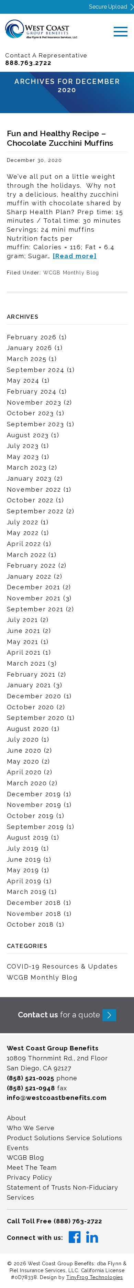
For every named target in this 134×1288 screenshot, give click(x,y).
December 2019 (34, 794)
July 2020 (23, 739)
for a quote (59, 1014)
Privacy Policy (30, 1177)
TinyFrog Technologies (94, 1277)
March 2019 (27, 891)
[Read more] (75, 256)
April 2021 (24, 652)
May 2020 (23, 761)
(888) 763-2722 (78, 1221)
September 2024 (36, 369)
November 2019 (34, 804)
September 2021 (35, 609)
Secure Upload (108, 6)
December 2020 (34, 696)
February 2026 (32, 337)
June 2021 (24, 630)
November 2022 (34, 489)
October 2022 (30, 500)
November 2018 (34, 913)
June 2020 (24, 750)
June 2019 (24, 859)
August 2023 (28, 435)
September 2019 (35, 826)
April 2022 (24, 543)
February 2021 (31, 674)
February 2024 (32, 391)
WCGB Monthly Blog (71, 272)
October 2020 (31, 707)
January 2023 (29, 478)
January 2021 (29, 685)
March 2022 (26, 554)
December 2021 (33, 587)
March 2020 (27, 783)
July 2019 (23, 848)
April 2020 (24, 772)
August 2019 (28, 837)
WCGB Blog (25, 1157)
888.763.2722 (28, 62)
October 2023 (30, 413)
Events (18, 1147)
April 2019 (24, 881)
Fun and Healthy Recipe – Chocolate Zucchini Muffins (60, 138)
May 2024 (23, 380)
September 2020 (36, 717)
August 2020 (28, 728)
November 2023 (34, 402)
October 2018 (30, 924)
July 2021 (22, 619)
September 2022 (35, 511)
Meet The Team (32, 1167)
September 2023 (35, 424)
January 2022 (29, 576)
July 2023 (23, 445)
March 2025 (27, 358)
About (16, 1118)
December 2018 (34, 902)
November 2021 (34, 598)
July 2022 (22, 522)
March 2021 (26, 663)
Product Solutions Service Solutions (65, 1138)
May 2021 (22, 641)
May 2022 (23, 532)
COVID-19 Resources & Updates (62, 966)
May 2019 (23, 870)
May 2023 (23, 456)
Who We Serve (31, 1128)
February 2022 (31, 565)
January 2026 (30, 347)
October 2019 (30, 815)
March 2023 (27, 467)
